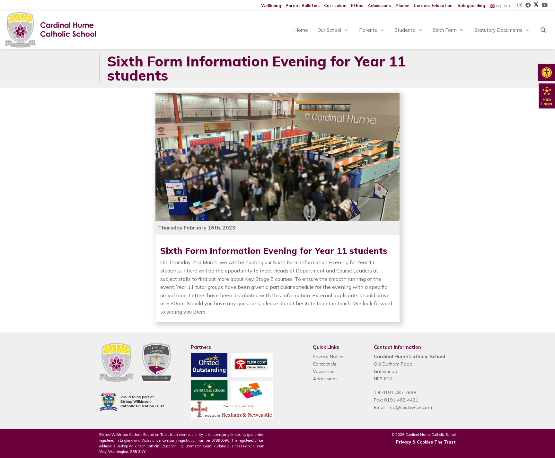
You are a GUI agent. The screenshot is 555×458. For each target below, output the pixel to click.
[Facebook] (528, 5)
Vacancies (323, 371)
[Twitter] (536, 5)
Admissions (379, 5)
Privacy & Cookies (414, 442)
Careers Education (433, 5)
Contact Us (324, 364)
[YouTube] (544, 5)
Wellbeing (271, 5)
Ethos (357, 5)
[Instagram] (520, 5)
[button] (546, 72)
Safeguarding (471, 5)
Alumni (402, 5)
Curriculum (335, 5)
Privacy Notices (329, 356)
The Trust (445, 442)
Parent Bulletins (303, 5)
